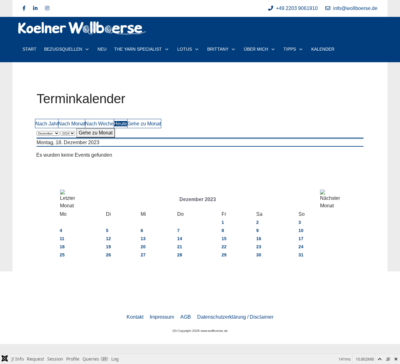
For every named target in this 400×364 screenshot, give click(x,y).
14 (179, 238)
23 (258, 246)
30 (258, 254)
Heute (120, 123)
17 (300, 238)
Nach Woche (99, 123)
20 (143, 246)
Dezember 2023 (197, 199)
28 (179, 254)
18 (62, 246)
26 (108, 254)
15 (224, 238)
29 (224, 254)
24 (300, 246)
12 (108, 238)
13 (143, 238)
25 (62, 254)
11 (62, 238)
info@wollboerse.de (355, 8)
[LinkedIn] (35, 8)
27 (143, 254)
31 (300, 254)
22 (224, 246)
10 (300, 230)
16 (258, 238)
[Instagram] (47, 8)
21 (179, 246)
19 (108, 246)
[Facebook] (24, 8)
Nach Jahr (46, 123)
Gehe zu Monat (144, 123)
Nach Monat (71, 123)
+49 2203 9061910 (297, 8)
